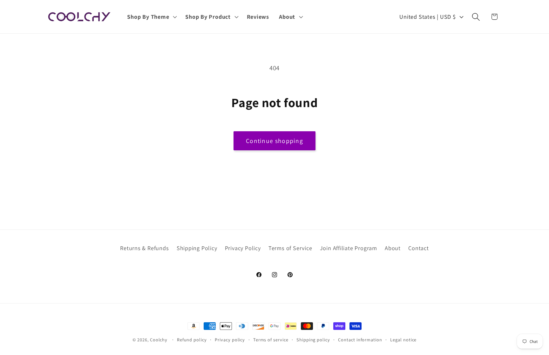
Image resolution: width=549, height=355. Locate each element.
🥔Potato (274, 220)
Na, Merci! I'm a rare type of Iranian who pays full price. (274, 238)
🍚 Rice (274, 194)
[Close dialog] (530, 18)
